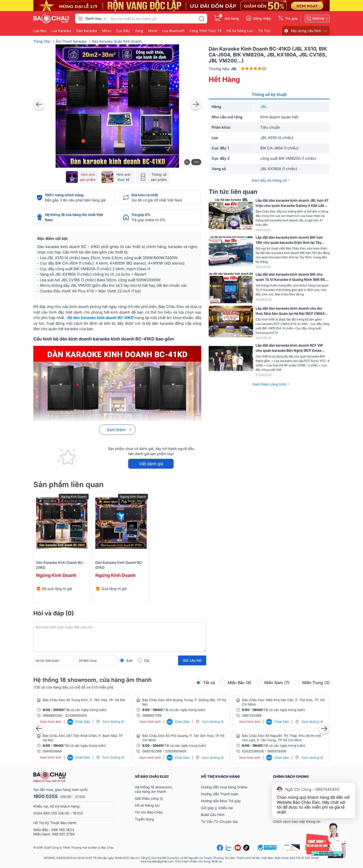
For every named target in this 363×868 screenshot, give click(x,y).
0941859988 (52, 751)
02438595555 (76, 715)
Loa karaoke (61, 31)
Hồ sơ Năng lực (147, 805)
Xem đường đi (113, 722)
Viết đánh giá (151, 463)
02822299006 (253, 751)
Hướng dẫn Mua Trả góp (221, 801)
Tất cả (209, 682)
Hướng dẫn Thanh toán (219, 794)
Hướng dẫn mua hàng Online (224, 787)
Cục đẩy (123, 31)
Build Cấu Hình (212, 815)
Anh (129, 660)
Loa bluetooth (173, 31)
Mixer (152, 31)
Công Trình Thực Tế (205, 31)
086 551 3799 (63, 834)
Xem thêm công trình (269, 384)
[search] (201, 18)
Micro (106, 31)
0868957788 (151, 715)
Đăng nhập (262, 18)
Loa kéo (39, 31)
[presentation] (38, 104)
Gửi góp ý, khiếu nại (217, 808)
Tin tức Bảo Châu (149, 812)
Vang (139, 31)
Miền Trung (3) (316, 682)
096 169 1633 (62, 830)
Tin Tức (264, 31)
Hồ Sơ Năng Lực (239, 31)
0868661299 (52, 715)
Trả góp (291, 18)
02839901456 (175, 751)
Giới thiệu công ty (149, 798)
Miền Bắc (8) (239, 682)
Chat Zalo (79, 722)
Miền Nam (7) (276, 682)
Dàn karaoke (86, 31)
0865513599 (276, 751)
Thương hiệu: (223, 69)
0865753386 (152, 751)
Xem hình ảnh (50, 722)
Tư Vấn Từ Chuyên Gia (220, 821)
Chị (146, 660)
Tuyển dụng (144, 819)
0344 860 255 (45, 813)
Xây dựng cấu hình (306, 31)
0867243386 (252, 715)
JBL (263, 106)
